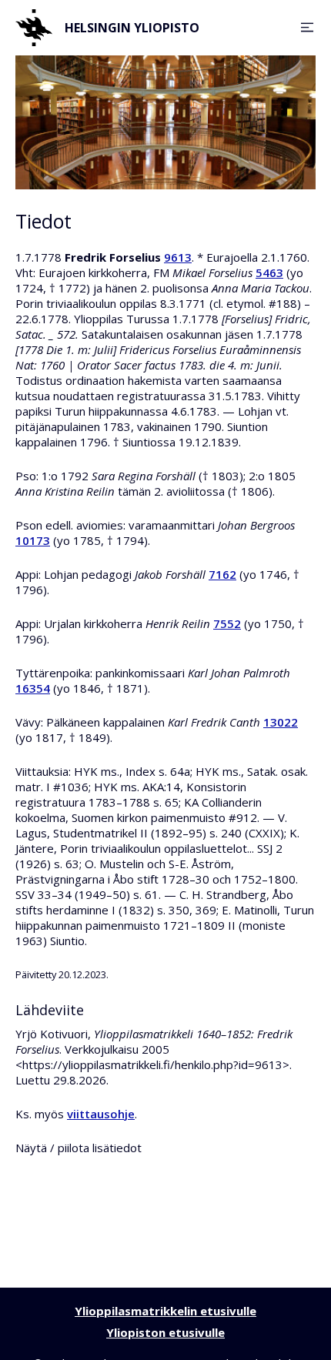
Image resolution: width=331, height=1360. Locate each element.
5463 (269, 272)
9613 (178, 257)
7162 (222, 574)
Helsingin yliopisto (132, 27)
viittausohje (101, 1113)
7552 (227, 623)
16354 (32, 688)
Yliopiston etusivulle (165, 1332)
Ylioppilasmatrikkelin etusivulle (165, 1310)
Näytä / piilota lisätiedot (78, 1147)
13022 (280, 722)
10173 (32, 540)
